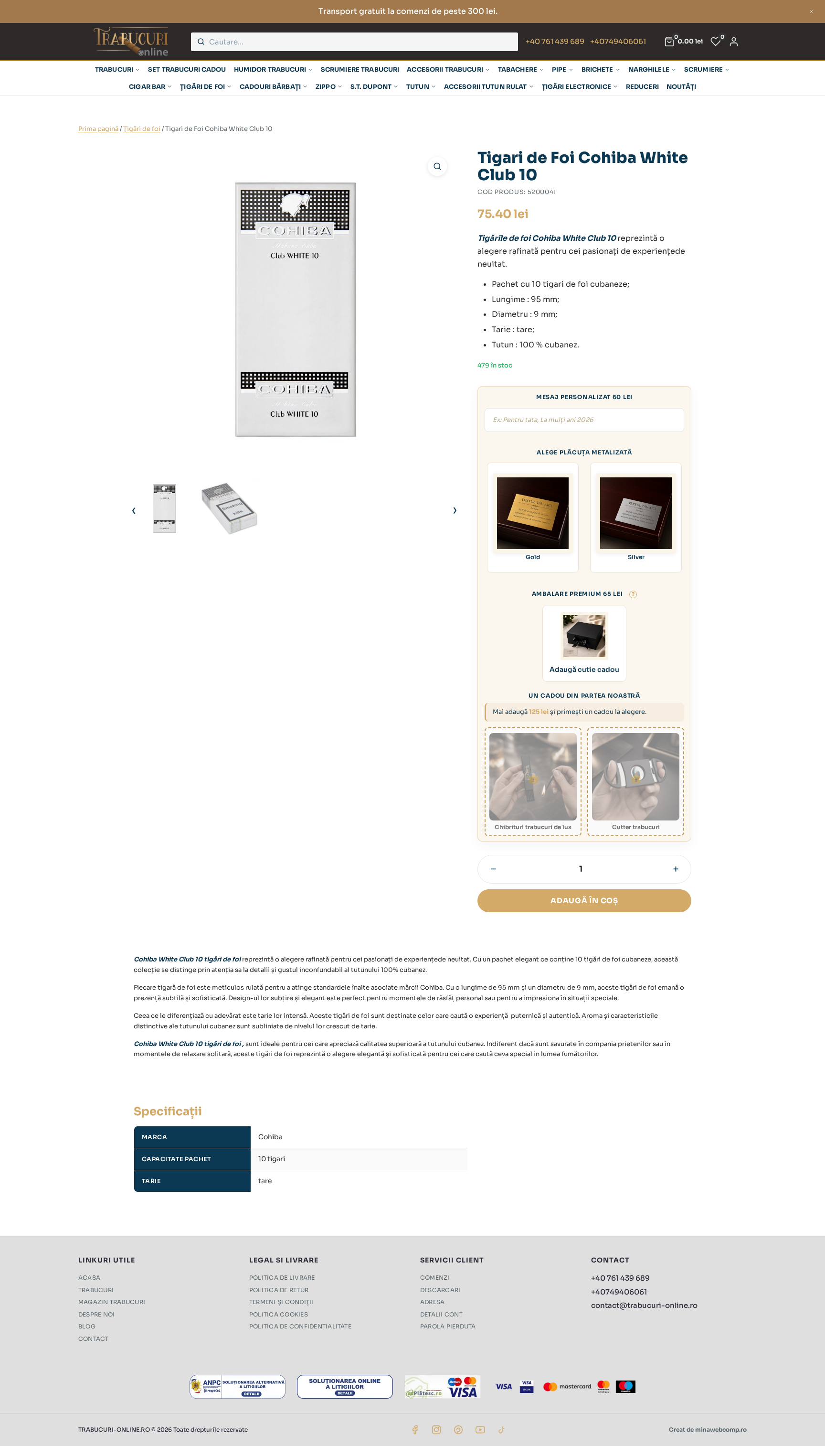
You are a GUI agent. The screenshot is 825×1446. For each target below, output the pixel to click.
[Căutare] (201, 41)
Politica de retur (278, 1290)
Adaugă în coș (584, 900)
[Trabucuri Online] (130, 41)
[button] (437, 166)
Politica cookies (278, 1314)
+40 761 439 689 (555, 41)
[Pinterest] (458, 1429)
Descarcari (440, 1290)
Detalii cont (441, 1314)
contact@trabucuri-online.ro (644, 1305)
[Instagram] (436, 1429)
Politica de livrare (282, 1277)
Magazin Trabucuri (111, 1302)
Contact (93, 1338)
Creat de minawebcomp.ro (708, 1429)
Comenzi (435, 1277)
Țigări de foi (141, 129)
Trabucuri (96, 1290)
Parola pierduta (448, 1326)
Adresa (432, 1302)
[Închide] (811, 11)
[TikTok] (501, 1429)
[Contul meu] (734, 41)
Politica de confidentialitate (300, 1326)
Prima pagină (98, 129)
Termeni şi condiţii (281, 1302)
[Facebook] (414, 1429)
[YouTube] (480, 1429)
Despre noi (96, 1314)
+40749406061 (618, 41)
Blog (86, 1326)
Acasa (89, 1277)
